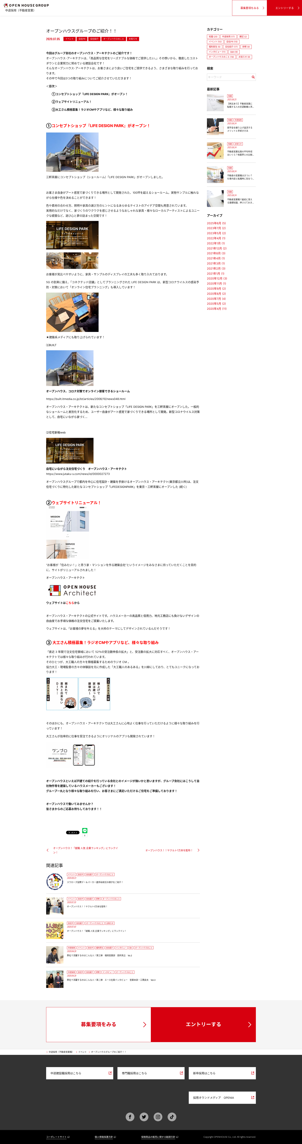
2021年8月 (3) (216, 253)
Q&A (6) (234, 52)
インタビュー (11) (217, 52)
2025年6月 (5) (216, 223)
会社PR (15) (232, 41)
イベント (69, 39)
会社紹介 (94, 39)
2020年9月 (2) (216, 288)
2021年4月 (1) (216, 258)
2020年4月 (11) (217, 308)
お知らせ (133, 39)
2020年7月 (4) (216, 298)
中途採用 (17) (228, 36)
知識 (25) (213, 36)
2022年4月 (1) (216, 238)
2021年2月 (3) (216, 268)
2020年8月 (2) (216, 293)
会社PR (81, 39)
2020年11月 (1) (216, 283)
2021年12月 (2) (217, 248)
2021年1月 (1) (215, 273)
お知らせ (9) (244, 57)
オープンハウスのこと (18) (221, 57)
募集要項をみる (249, 8)
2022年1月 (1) (216, 243)
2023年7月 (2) (216, 228)
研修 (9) (246, 46)
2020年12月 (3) (217, 278)
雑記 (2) (243, 36)
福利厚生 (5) (214, 46)
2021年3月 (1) (216, 263)
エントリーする (284, 8)
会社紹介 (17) (231, 46)
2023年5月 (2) (216, 233)
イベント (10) (215, 41)
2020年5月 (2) (216, 303)
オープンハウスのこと (113, 39)
